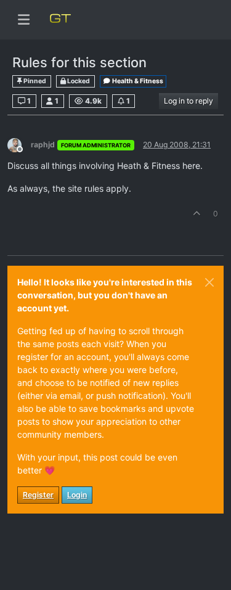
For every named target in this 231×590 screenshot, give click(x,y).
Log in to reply (188, 100)
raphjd (43, 144)
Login (77, 494)
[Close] (209, 282)
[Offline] (19, 144)
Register (38, 494)
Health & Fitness (137, 81)
